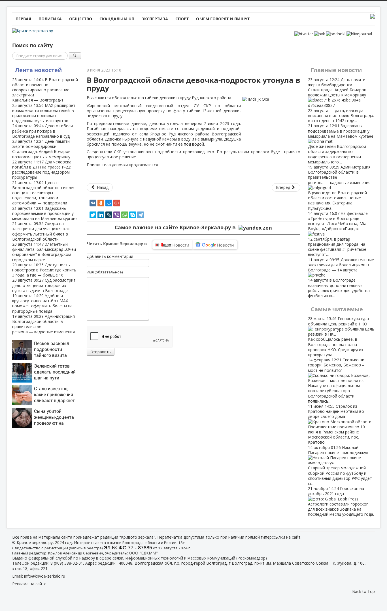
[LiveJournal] (108, 214)
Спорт (182, 18)
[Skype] (132, 214)
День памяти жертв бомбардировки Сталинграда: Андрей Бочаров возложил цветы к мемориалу (41, 149)
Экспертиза (155, 18)
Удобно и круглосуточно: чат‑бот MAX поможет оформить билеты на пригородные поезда (42, 303)
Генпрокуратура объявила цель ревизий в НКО (338, 336)
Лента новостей (38, 70)
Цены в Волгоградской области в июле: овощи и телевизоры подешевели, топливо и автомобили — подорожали (43, 193)
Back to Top (363, 591)
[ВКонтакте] (93, 203)
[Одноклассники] (100, 203)
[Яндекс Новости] (172, 244)
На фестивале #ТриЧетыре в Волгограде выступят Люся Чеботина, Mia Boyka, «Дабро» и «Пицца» (338, 234)
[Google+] (116, 203)
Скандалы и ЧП (116, 18)
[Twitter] (93, 214)
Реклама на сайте (29, 583)
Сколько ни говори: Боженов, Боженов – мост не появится (336, 380)
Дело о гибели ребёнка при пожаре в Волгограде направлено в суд (42, 131)
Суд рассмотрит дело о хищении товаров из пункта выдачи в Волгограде (44, 285)
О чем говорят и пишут (223, 18)
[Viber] (116, 214)
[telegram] (140, 214)
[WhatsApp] (124, 214)
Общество (80, 18)
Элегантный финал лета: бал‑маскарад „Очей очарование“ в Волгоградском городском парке (44, 251)
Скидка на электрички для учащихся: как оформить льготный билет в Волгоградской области (41, 231)
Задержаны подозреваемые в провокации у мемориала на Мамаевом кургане (45, 213)
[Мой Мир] (108, 203)
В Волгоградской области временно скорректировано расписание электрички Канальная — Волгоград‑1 (45, 90)
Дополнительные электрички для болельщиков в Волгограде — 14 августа (341, 277)
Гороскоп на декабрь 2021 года (341, 501)
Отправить (100, 351)
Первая (23, 18)
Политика (50, 18)
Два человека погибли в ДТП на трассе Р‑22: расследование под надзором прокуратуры (41, 169)
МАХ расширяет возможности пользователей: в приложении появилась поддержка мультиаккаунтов (43, 113)
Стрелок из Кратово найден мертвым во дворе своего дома (336, 424)
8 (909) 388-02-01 (66, 563)
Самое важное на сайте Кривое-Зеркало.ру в (177, 227)
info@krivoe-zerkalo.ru (44, 576)
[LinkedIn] (100, 214)
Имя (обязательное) (105, 272)
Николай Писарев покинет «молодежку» (340, 465)
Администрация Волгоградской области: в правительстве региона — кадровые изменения (43, 324)
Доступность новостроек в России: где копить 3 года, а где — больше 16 (44, 270)
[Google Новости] (215, 244)
